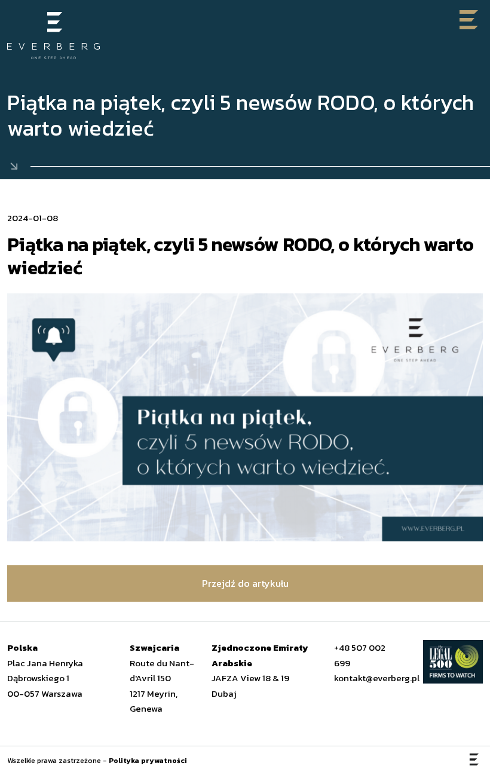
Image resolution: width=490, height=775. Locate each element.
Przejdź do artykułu (245, 583)
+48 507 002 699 (359, 655)
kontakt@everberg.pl (376, 678)
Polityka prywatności (148, 760)
